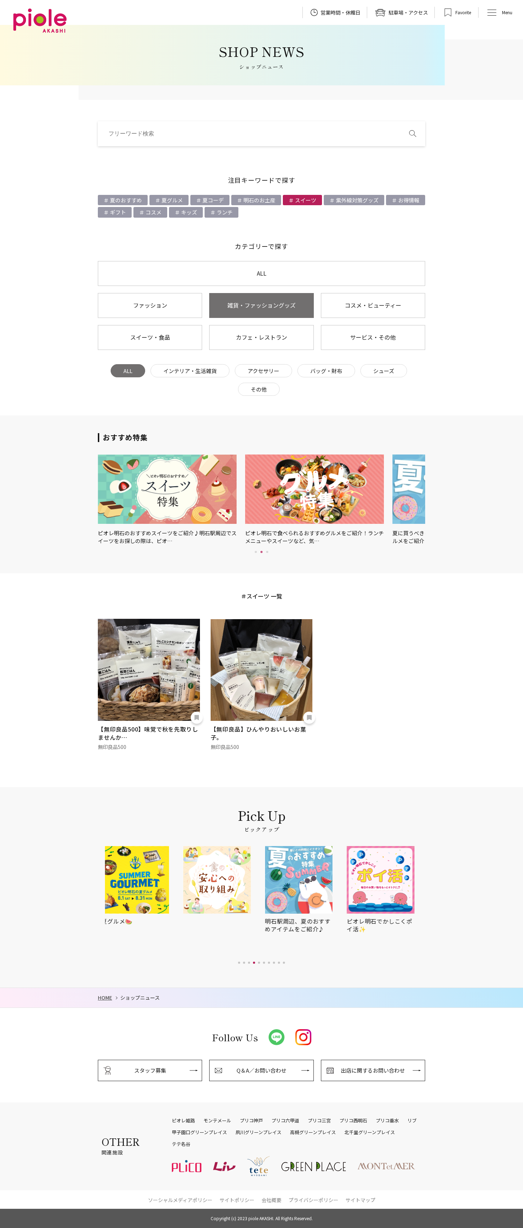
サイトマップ (360, 1199)
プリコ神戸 (251, 1120)
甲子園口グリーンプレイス (199, 1132)
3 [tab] (267, 552)
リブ (412, 1120)
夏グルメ (171, 200)
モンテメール (217, 1120)
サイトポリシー (237, 1199)
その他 (259, 389)
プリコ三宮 (319, 1120)
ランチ (224, 212)
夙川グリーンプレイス (258, 1132)
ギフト (117, 212)
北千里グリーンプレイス (369, 1132)
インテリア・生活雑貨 (190, 370)
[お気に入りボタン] (197, 718)
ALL (261, 273)
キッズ (188, 212)
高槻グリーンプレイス (313, 1132)
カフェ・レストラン (261, 337)
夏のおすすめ (125, 200)
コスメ (153, 212)
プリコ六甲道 (285, 1120)
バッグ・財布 (326, 370)
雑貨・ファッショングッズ (261, 305)
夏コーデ (212, 200)
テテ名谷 (181, 1144)
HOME (105, 997)
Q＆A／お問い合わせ (261, 1070)
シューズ (383, 370)
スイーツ (305, 200)
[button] (239, 963)
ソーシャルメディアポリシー (180, 1199)
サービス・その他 (373, 337)
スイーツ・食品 (150, 337)
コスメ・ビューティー (373, 305)
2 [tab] (261, 552)
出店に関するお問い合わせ (373, 1070)
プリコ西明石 (353, 1120)
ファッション (150, 305)
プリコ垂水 (387, 1120)
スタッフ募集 (150, 1070)
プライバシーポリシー (313, 1199)
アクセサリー (263, 370)
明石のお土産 (258, 200)
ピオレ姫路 (183, 1120)
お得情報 (408, 200)
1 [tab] (256, 552)
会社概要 (271, 1199)
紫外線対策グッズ (357, 200)
